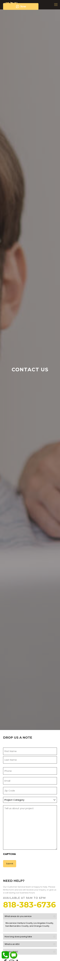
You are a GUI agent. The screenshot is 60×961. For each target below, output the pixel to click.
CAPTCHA (9, 854)
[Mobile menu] (55, 4)
